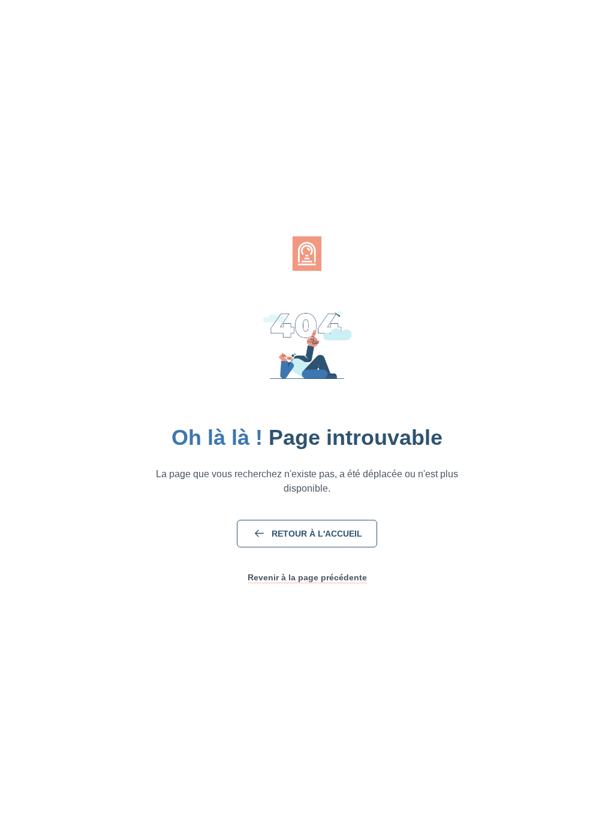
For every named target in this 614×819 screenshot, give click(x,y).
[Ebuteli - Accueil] (307, 254)
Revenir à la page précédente (307, 577)
